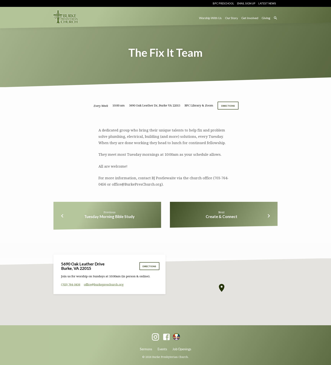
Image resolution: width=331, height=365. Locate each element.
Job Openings (181, 349)
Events (162, 349)
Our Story (231, 18)
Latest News (267, 3)
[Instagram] (155, 337)
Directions (228, 106)
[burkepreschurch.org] (176, 336)
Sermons (146, 349)
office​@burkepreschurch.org (104, 284)
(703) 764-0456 (70, 284)
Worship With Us (210, 18)
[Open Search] (275, 18)
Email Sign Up (246, 3)
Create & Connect (221, 216)
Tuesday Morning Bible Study (109, 216)
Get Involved (249, 18)
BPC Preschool (223, 3)
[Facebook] (166, 337)
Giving (266, 18)
